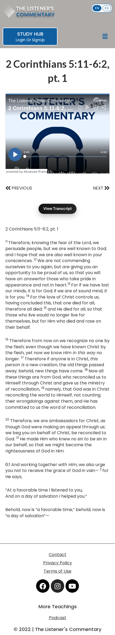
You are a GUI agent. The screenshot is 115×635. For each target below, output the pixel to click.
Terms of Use (57, 571)
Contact (57, 554)
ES (107, 8)
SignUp (38, 40)
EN (97, 8)
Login (20, 40)
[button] (105, 36)
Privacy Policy (57, 563)
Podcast (57, 618)
